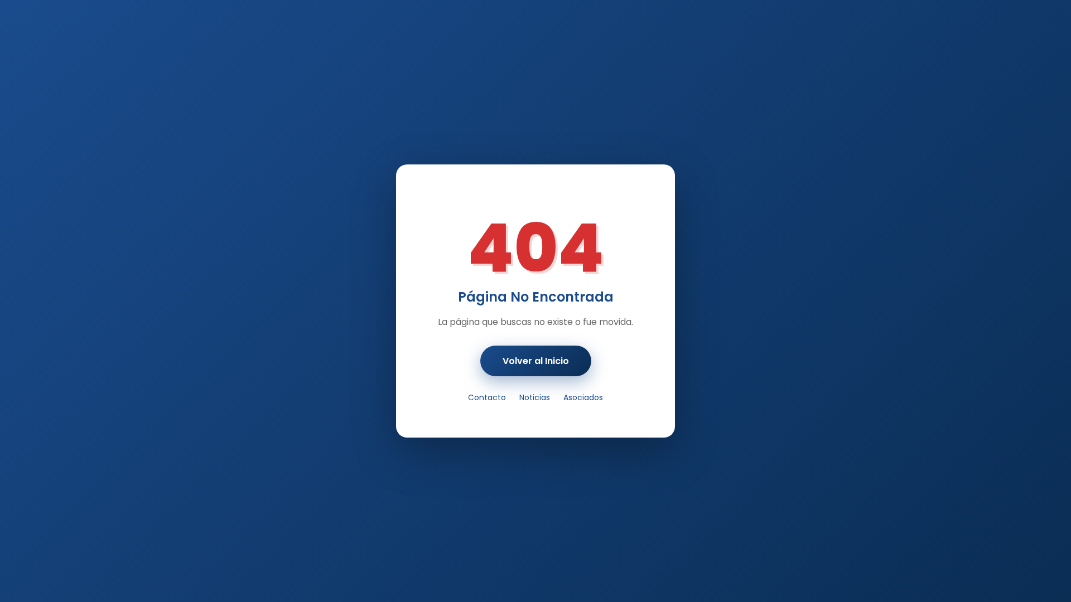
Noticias (534, 397)
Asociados (583, 397)
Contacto (487, 397)
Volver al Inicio (536, 361)
